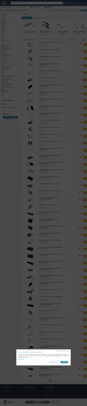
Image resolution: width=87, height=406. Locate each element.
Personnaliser (53, 362)
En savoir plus (21, 359)
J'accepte (64, 362)
